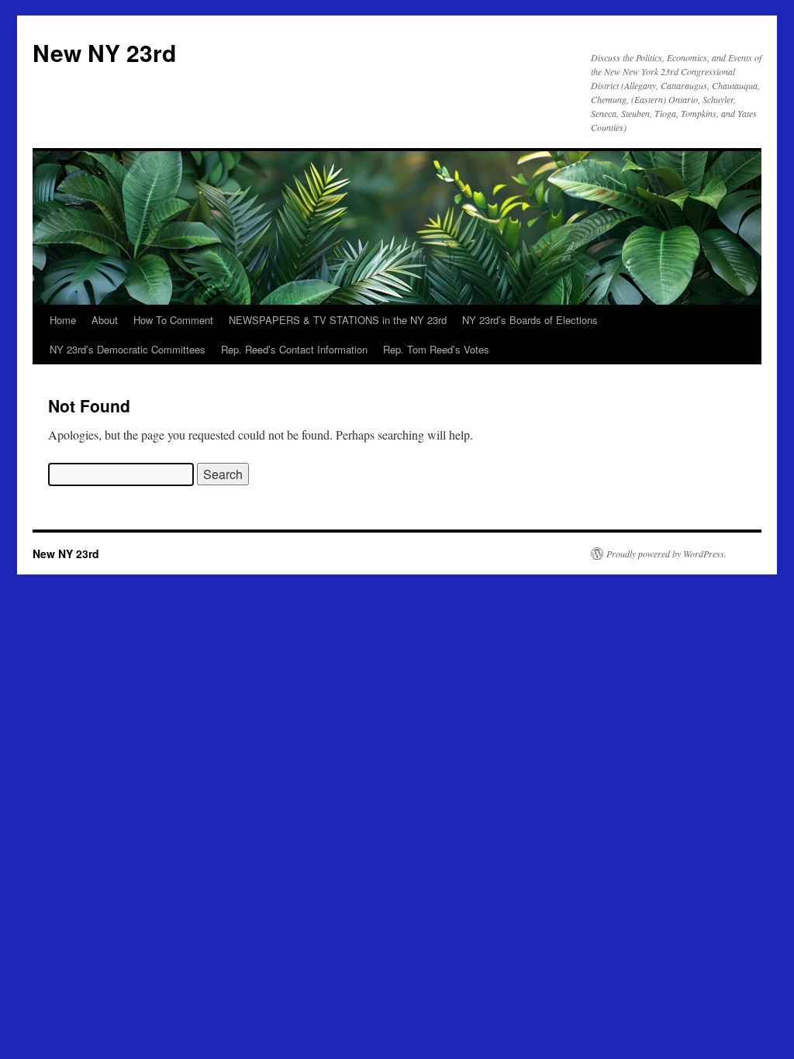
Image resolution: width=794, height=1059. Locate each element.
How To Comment (173, 319)
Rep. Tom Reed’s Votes (436, 349)
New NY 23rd (104, 52)
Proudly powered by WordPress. (666, 553)
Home (63, 319)
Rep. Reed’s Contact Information (294, 349)
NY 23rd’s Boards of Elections (530, 319)
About (104, 319)
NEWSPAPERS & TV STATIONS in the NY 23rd (338, 319)
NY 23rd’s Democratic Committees (127, 349)
